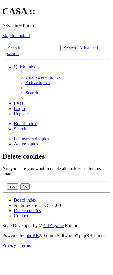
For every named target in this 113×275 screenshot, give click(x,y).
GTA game (53, 225)
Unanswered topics (31, 138)
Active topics (26, 143)
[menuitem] (43, 77)
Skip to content (16, 35)
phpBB (32, 235)
